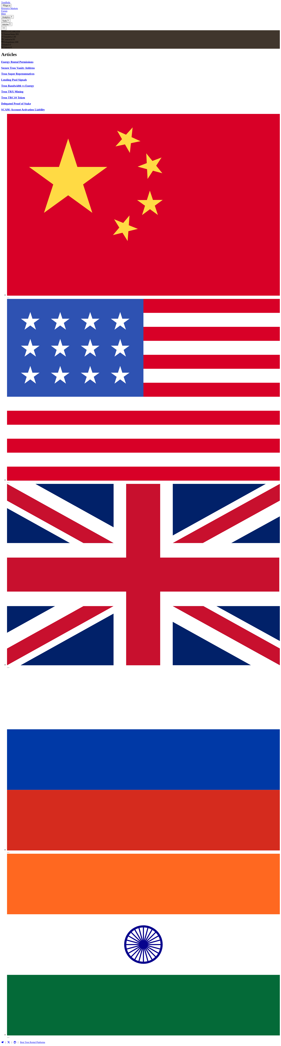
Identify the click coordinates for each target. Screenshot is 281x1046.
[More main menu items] (3, 28)
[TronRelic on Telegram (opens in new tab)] (2, 1042)
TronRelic (5, 2)
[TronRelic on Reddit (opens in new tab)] (15, 1042)
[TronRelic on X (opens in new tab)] (8, 1042)
